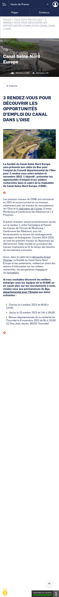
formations (13, 273)
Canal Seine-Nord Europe (28, 19)
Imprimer (13, 86)
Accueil (7, 19)
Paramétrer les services (42, 593)
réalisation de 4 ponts (30, 208)
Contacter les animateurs (33, 79)
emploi (41, 269)
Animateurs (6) (42, 73)
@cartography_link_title (26, 79)
